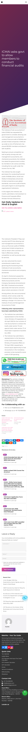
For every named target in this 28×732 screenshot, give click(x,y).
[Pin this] (18, 440)
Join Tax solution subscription (12, 208)
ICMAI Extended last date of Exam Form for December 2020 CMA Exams (13, 458)
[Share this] (7, 440)
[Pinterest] (8, 647)
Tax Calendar (5, 654)
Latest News (5, 656)
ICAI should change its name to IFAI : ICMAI (19, 419)
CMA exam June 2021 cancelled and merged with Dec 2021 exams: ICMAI (14, 523)
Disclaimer (5, 674)
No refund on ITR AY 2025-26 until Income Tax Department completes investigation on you (13, 595)
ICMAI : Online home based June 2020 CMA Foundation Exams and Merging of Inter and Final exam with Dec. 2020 (14, 484)
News (6, 446)
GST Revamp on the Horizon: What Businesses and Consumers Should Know (13, 609)
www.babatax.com (11, 394)
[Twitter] (6, 647)
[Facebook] (3, 647)
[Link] (2, 2)
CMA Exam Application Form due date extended (13, 497)
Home (3, 667)
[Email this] (3, 440)
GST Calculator (6, 665)
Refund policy (6, 672)
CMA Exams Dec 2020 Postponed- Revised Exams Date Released (7, 429)
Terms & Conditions (7, 669)
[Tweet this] (10, 440)
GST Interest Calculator (8, 662)
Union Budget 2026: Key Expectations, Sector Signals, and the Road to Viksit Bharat (13, 582)
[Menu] (26, 2)
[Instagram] (11, 647)
